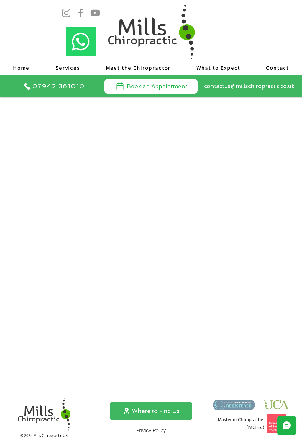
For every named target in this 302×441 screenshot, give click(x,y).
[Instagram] (66, 13)
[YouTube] (95, 13)
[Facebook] (80, 13)
